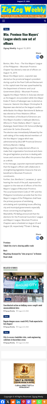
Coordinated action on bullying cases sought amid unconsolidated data (22, 306)
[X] (41, 57)
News (6, 29)
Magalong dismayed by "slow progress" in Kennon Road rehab (22, 253)
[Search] (45, 21)
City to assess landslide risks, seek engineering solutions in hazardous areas (22, 338)
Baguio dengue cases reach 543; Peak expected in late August (22, 322)
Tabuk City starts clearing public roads (18, 244)
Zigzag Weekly (9, 48)
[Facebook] (37, 57)
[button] (3, 20)
